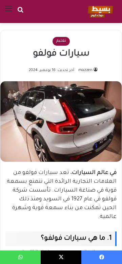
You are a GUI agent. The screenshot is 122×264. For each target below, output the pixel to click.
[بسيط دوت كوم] (99, 11)
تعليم (61, 41)
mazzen (85, 70)
